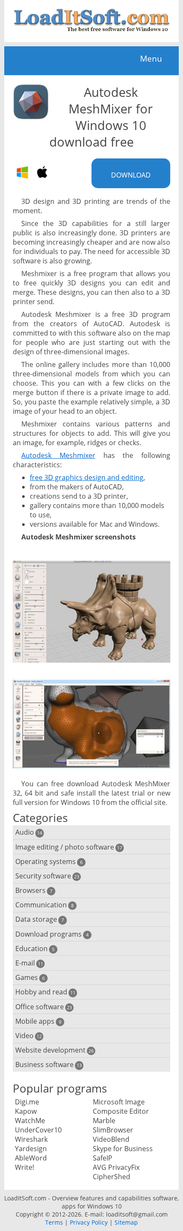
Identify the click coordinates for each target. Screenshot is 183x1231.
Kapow (26, 1111)
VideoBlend (111, 1139)
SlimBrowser (113, 1130)
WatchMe (30, 1120)
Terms (54, 1222)
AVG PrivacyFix (116, 1167)
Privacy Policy (89, 1222)
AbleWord (31, 1158)
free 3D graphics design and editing (86, 477)
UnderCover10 (38, 1130)
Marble (104, 1120)
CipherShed (111, 1176)
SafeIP (102, 1158)
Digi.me (27, 1102)
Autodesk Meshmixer (58, 455)
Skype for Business (123, 1148)
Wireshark (31, 1139)
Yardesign (31, 1148)
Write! (24, 1167)
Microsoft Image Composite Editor (121, 1106)
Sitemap (126, 1222)
